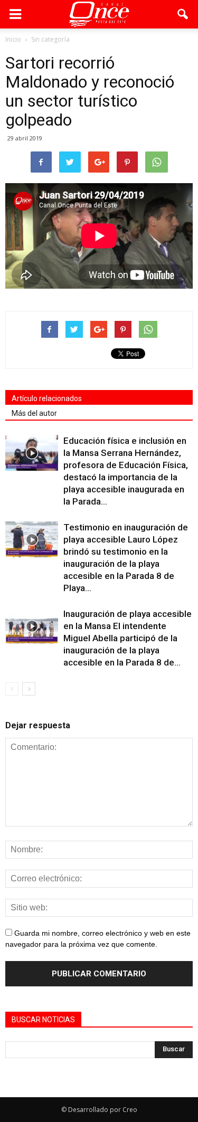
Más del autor (34, 413)
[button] (183, 14)
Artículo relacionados (47, 398)
